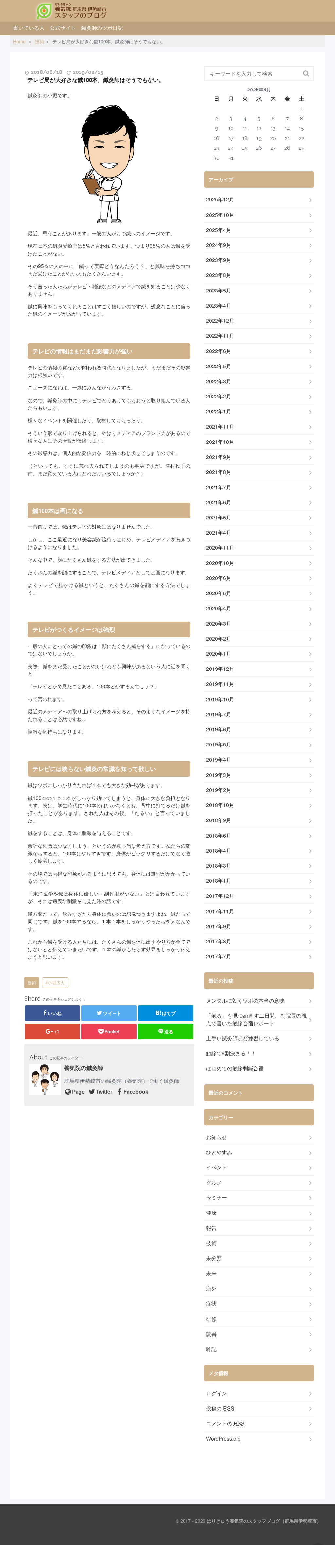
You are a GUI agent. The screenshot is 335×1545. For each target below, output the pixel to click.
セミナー (216, 1197)
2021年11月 (220, 426)
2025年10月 (220, 214)
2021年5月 (218, 517)
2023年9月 (218, 260)
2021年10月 (220, 441)
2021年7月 (218, 487)
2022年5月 (218, 366)
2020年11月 (220, 547)
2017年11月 (220, 911)
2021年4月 (218, 532)
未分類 (214, 1258)
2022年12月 (220, 320)
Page (78, 1091)
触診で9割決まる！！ (231, 1053)
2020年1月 (218, 653)
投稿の (220, 1408)
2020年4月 (218, 608)
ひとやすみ (219, 1152)
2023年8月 (218, 275)
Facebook (135, 1091)
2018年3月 (218, 865)
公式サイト (63, 27)
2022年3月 (218, 381)
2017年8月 (218, 941)
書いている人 (28, 27)
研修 (211, 1319)
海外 (211, 1288)
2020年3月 (218, 623)
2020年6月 (218, 578)
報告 (211, 1228)
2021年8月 (218, 472)
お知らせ (216, 1137)
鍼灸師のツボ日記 (102, 27)
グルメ (214, 1182)
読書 (211, 1334)
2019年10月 (220, 699)
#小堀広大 (55, 983)
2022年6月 (218, 351)
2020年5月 (218, 593)
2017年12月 (220, 895)
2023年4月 (218, 305)
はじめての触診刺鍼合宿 (235, 1068)
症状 (211, 1303)
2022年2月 (218, 396)
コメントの (225, 1423)
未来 (211, 1273)
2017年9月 (218, 926)
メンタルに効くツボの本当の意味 (245, 1000)
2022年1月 (218, 411)
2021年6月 (218, 502)
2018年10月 (220, 805)
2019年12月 (220, 668)
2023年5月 (218, 290)
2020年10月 (220, 563)
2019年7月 (218, 714)
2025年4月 (218, 230)
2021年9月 (218, 457)
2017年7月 (218, 956)
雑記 (211, 1349)
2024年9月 (218, 245)
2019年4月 (218, 759)
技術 (31, 983)
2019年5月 (218, 744)
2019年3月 (218, 775)
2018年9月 (218, 820)
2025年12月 (220, 199)
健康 (211, 1212)
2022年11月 (220, 335)
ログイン (216, 1393)
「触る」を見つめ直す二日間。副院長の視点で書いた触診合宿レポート (256, 1019)
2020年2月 (218, 638)
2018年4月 (218, 850)
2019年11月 (220, 684)
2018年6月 (218, 835)
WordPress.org (223, 1438)
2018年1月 (218, 880)
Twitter (104, 1091)
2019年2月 (218, 790)
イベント (216, 1167)
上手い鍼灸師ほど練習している (242, 1038)
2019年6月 (218, 729)
